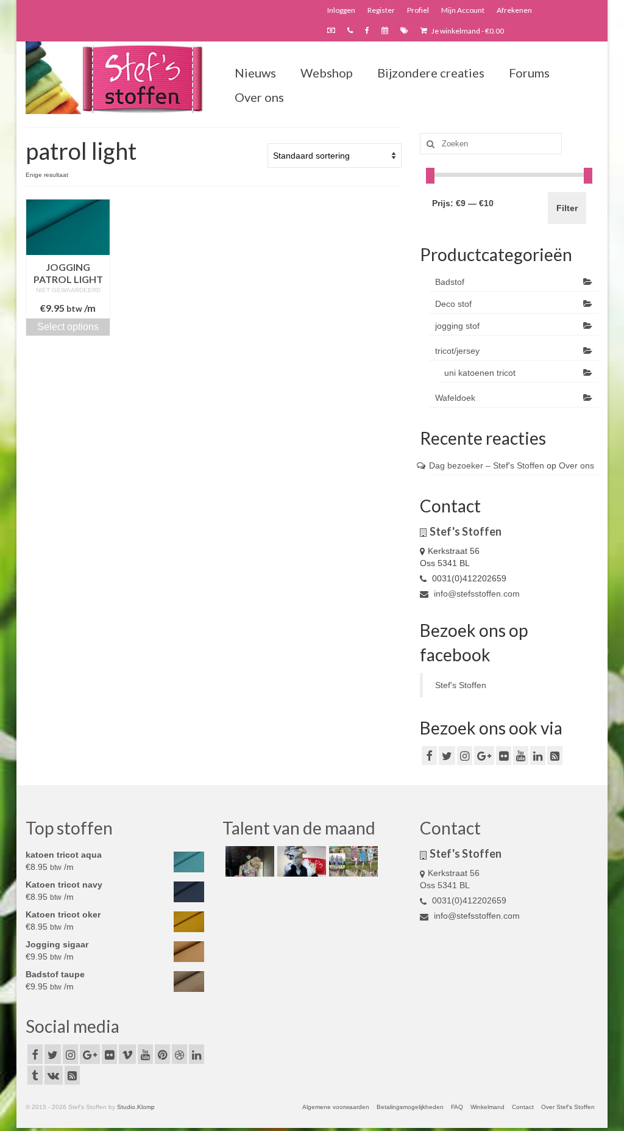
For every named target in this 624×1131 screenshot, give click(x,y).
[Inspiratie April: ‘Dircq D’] (248, 861)
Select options (68, 326)
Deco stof (453, 304)
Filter (567, 208)
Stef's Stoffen (460, 685)
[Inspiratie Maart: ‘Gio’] (300, 861)
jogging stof (457, 326)
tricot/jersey (457, 351)
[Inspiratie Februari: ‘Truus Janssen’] (352, 861)
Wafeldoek (455, 398)
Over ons (576, 465)
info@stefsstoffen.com (475, 593)
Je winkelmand (467, 30)
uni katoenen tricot (480, 373)
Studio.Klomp (136, 1107)
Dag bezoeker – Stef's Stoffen (486, 465)
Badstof (449, 282)
